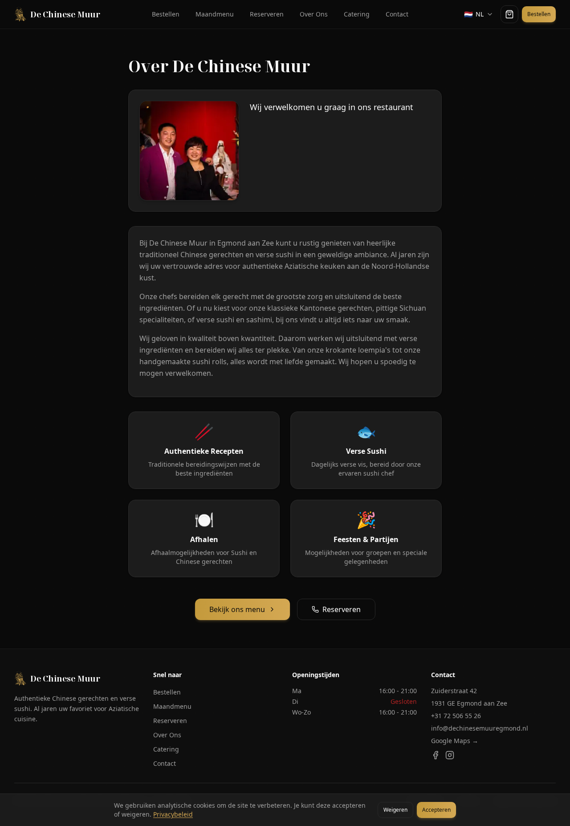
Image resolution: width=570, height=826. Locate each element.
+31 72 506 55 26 (456, 715)
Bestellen (165, 14)
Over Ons (314, 14)
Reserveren (267, 14)
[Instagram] (449, 755)
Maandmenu (214, 14)
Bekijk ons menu (237, 609)
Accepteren (436, 810)
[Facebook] (435, 755)
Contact (397, 14)
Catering (357, 14)
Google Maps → (454, 740)
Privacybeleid (173, 814)
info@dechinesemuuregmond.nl (479, 728)
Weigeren (395, 810)
